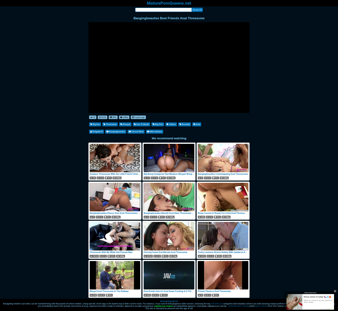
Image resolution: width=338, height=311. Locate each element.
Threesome (111, 124)
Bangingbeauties (117, 131)
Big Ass (96, 124)
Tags (170, 301)
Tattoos (172, 124)
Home (163, 301)
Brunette (185, 124)
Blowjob (126, 124)
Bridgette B (97, 131)
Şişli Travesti (261, 306)
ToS (176, 301)
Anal (197, 124)
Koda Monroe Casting (238, 306)
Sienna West (137, 131)
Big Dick (158, 124)
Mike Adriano (155, 131)
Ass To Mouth (142, 124)
